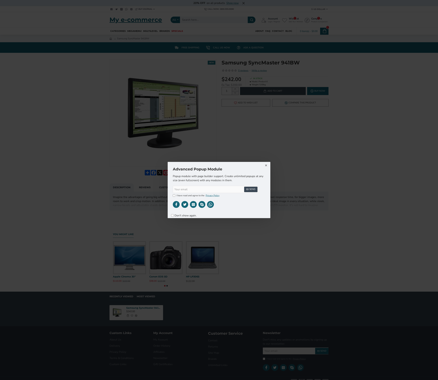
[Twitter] (184, 204)
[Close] (266, 165)
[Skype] (201, 204)
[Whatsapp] (210, 204)
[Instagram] (193, 204)
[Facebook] (176, 204)
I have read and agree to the (198, 195)
